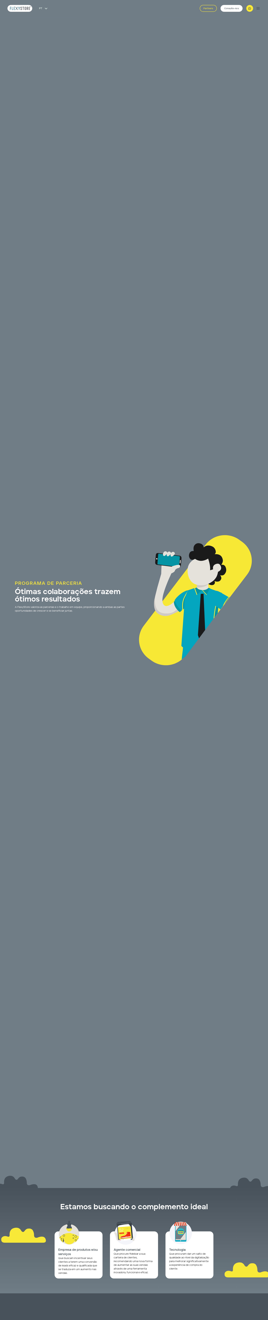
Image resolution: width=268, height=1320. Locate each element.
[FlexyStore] (19, 8)
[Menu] (258, 8)
